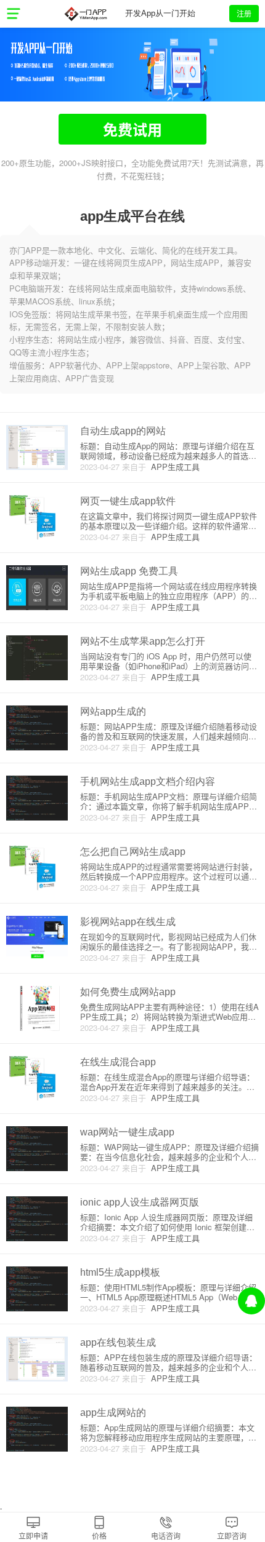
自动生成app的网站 (123, 431)
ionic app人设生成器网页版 (139, 1202)
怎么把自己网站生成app (133, 851)
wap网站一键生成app (127, 1132)
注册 (244, 13)
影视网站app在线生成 (128, 921)
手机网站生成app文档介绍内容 (147, 781)
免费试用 (132, 129)
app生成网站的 (113, 1412)
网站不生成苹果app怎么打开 (142, 641)
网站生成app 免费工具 (129, 571)
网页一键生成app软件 (128, 501)
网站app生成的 (113, 711)
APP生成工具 (173, 466)
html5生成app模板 (120, 1272)
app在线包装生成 (118, 1342)
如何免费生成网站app (128, 992)
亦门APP (85, 13)
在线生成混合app (118, 1062)
